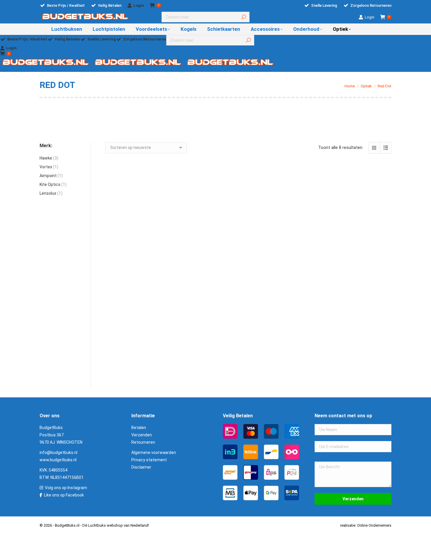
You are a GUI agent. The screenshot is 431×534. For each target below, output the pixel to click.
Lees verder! (360, 265)
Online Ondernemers (374, 525)
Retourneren (143, 442)
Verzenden (141, 435)
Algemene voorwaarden (153, 452)
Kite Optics (50, 184)
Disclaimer (141, 467)
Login (138, 5)
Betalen (138, 427)
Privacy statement (149, 459)
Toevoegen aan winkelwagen (136, 265)
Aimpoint (48, 175)
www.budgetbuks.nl (58, 459)
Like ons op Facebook (64, 495)
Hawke (46, 158)
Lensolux (48, 193)
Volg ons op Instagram (66, 487)
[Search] (243, 17)
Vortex (46, 167)
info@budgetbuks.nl (58, 452)
